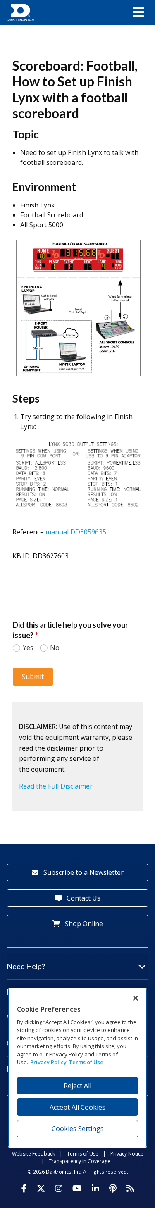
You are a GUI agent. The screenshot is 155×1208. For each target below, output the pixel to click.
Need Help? (26, 966)
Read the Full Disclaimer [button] (56, 786)
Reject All (77, 1085)
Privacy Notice (126, 1153)
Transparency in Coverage (79, 1161)
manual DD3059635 (75, 531)
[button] (138, 12)
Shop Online (83, 923)
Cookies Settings (78, 1128)
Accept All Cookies (77, 1107)
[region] (78, 1067)
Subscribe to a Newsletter (83, 872)
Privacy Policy (48, 1062)
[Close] (135, 998)
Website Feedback (33, 1153)
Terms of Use (82, 1153)
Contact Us (82, 898)
